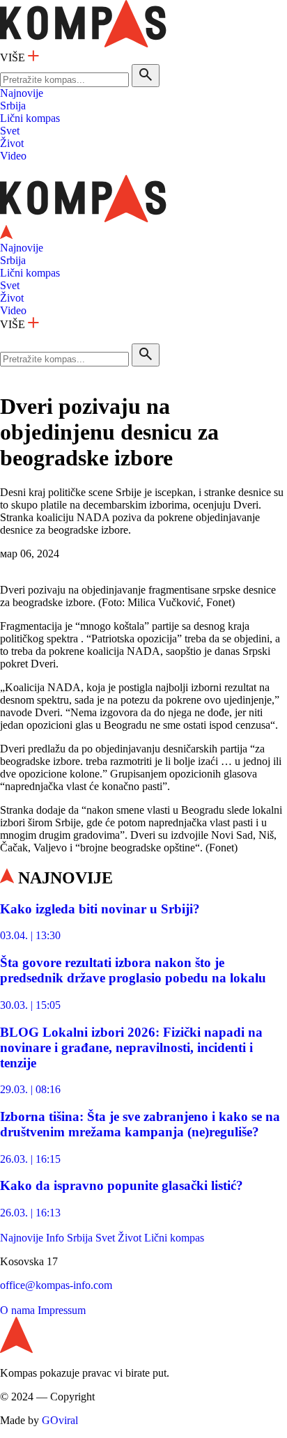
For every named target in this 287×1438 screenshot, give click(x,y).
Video (13, 156)
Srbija (13, 105)
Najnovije (21, 93)
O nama (17, 1310)
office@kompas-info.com (56, 1285)
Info (55, 1238)
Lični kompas (30, 118)
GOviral (60, 1420)
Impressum (62, 1310)
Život (12, 143)
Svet (10, 131)
